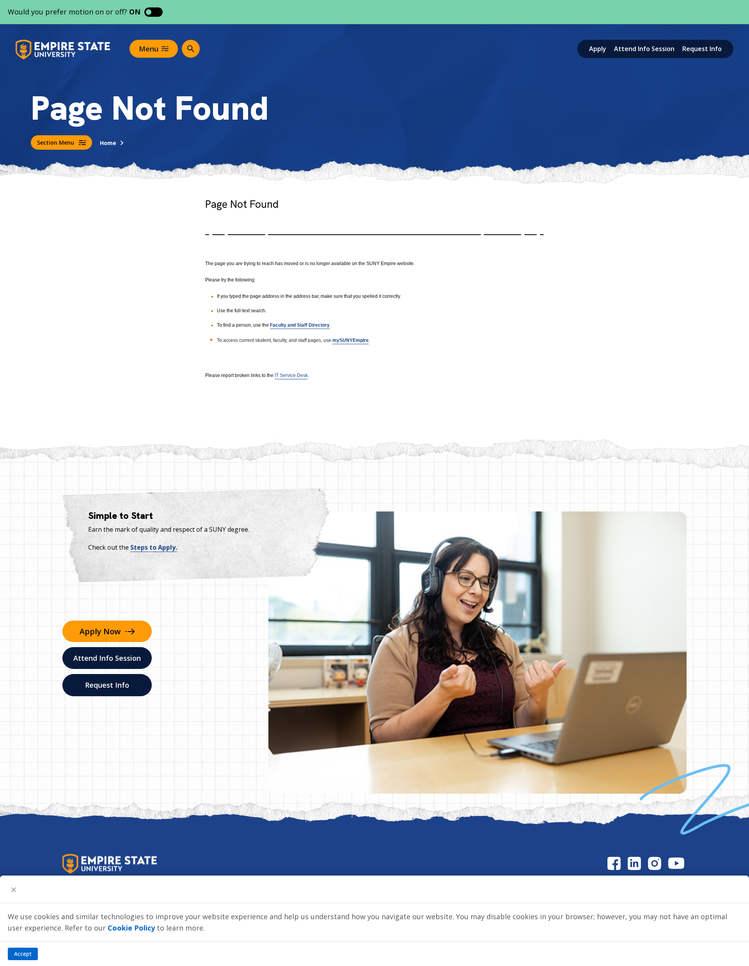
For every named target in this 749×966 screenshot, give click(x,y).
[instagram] (654, 863)
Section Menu (55, 142)
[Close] (14, 889)
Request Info (702, 48)
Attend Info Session (644, 48)
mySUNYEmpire (350, 340)
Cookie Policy (131, 927)
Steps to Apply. (153, 547)
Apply (597, 48)
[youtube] (676, 863)
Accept (23, 953)
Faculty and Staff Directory (300, 325)
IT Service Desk (291, 375)
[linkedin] (634, 863)
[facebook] (614, 863)
